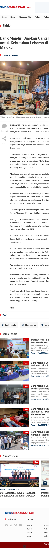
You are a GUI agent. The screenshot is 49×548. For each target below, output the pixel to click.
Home (4, 17)
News (12, 17)
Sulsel (37, 17)
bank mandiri (10, 325)
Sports (29, 532)
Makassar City (25, 17)
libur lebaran (30, 325)
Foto (29, 536)
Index (46, 536)
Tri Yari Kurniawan (10, 55)
